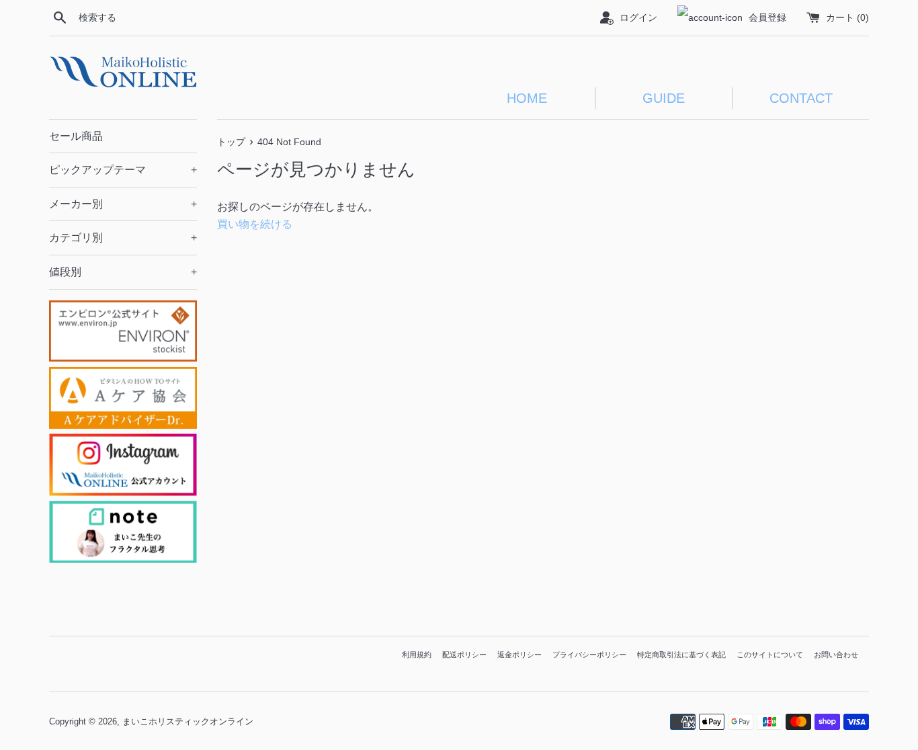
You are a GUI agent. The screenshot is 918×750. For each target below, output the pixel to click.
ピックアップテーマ (123, 169)
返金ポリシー (519, 655)
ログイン (638, 17)
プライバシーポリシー (589, 655)
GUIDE (663, 98)
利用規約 (416, 655)
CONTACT (801, 98)
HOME (527, 98)
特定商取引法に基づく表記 (681, 655)
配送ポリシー (464, 655)
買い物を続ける (254, 224)
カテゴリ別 (123, 237)
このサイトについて (770, 655)
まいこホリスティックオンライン (187, 721)
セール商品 (76, 136)
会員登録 (767, 17)
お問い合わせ (836, 655)
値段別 (123, 272)
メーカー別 (123, 204)
